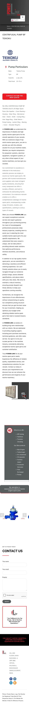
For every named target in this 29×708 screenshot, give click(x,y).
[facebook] (10, 678)
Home (8, 26)
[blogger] (14, 682)
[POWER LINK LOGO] (13, 4)
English (15, 20)
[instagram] (14, 678)
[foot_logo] (10, 50)
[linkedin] (10, 682)
